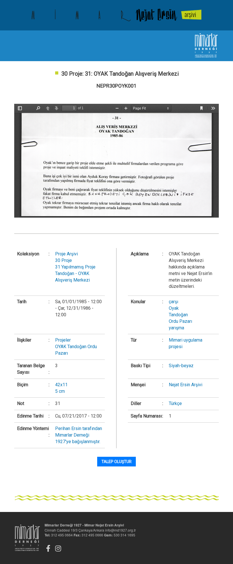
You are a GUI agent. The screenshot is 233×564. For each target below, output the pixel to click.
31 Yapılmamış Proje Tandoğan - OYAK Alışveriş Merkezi (75, 273)
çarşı (173, 301)
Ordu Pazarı (180, 321)
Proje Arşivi (66, 254)
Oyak (174, 308)
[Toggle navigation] (18, 46)
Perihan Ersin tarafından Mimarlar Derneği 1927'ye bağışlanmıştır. (78, 435)
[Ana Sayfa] (116, 15)
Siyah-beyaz (181, 365)
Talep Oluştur (116, 461)
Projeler (63, 340)
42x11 (61, 384)
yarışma (176, 327)
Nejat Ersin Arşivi (185, 384)
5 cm (60, 391)
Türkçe (175, 403)
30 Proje (63, 260)
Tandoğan (178, 314)
